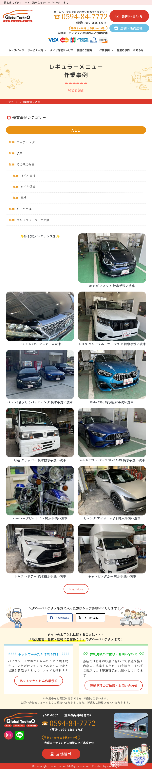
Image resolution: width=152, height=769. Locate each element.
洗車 (20, 153)
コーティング (25, 142)
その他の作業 (25, 164)
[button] (76, 589)
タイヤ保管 (28, 186)
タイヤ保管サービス (61, 50)
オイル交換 (28, 175)
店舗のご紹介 (84, 50)
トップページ (16, 50)
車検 (24, 197)
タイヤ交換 (24, 208)
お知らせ (138, 50)
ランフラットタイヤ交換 (33, 219)
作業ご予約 (123, 50)
